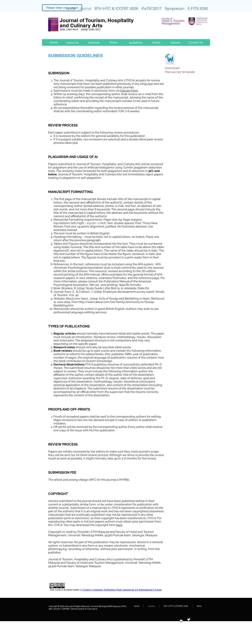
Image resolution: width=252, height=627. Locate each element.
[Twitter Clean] (188, 619)
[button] (62, 7)
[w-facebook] (181, 621)
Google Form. (129, 90)
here (119, 525)
